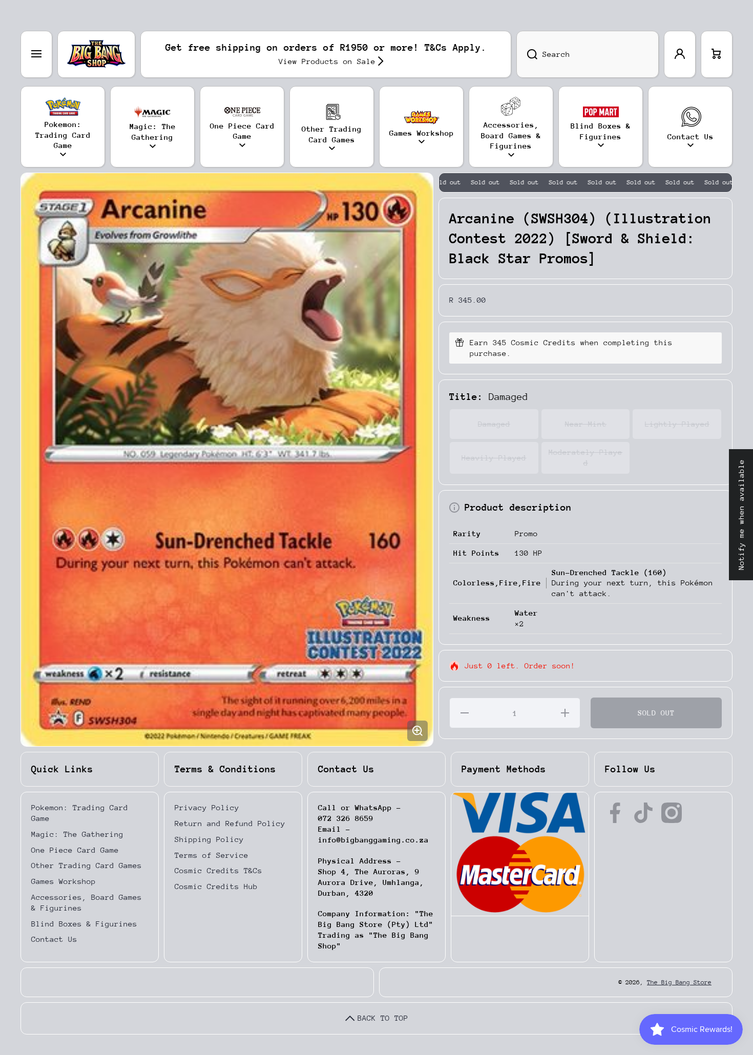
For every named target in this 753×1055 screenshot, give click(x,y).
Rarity (467, 533)
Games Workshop (63, 881)
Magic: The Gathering (77, 834)
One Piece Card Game (75, 850)
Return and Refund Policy (230, 823)
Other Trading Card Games (86, 865)
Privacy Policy (207, 807)
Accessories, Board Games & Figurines (86, 902)
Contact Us (54, 939)
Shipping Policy (209, 839)
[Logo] (96, 54)
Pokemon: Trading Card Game (79, 812)
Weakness (471, 618)
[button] (716, 54)
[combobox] (587, 54)
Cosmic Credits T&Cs (218, 870)
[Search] (526, 54)
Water (526, 612)
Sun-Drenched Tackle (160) (609, 572)
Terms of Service (211, 855)
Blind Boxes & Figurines (84, 923)
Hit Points (476, 552)
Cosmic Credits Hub (216, 886)
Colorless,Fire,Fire (497, 582)
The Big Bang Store (679, 982)
